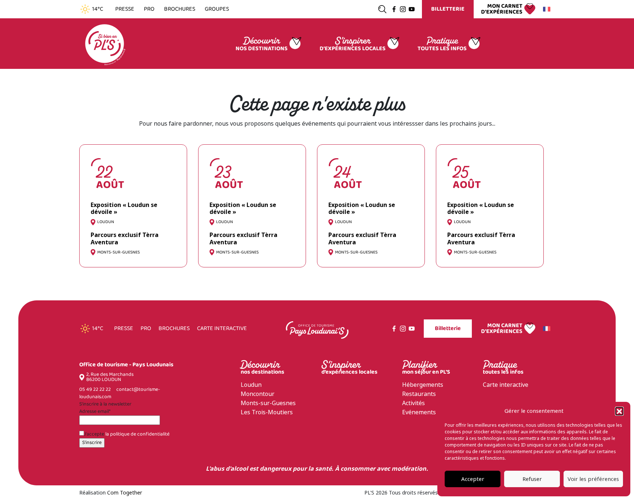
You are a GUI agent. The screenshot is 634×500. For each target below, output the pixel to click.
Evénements (419, 412)
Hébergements (422, 385)
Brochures (179, 9)
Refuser (532, 479)
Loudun (251, 385)
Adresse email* (94, 411)
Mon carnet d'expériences (501, 9)
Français (548, 9)
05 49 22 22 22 (95, 389)
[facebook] (394, 9)
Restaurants (419, 394)
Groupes (217, 9)
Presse (124, 9)
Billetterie (447, 9)
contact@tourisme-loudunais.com (119, 393)
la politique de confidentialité (137, 434)
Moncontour (257, 394)
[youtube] (412, 9)
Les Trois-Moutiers (267, 412)
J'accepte (127, 434)
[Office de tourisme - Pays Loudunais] (104, 43)
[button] (619, 411)
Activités (413, 403)
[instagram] (403, 9)
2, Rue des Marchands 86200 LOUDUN (110, 377)
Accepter (472, 479)
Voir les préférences (593, 479)
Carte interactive (222, 328)
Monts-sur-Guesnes (268, 403)
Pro (149, 9)
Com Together (124, 492)
